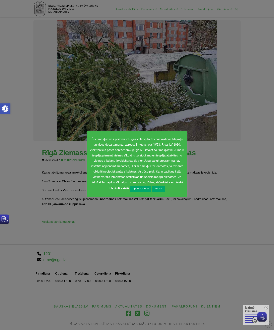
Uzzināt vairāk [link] (119, 188)
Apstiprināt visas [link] (141, 188)
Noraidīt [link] (158, 188)
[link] (5, 108)
